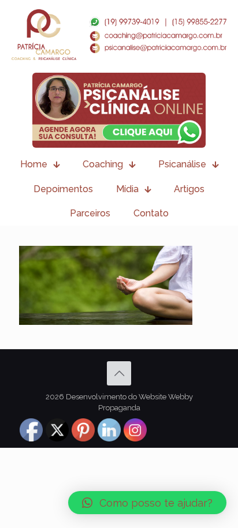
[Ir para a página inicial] (119, 34)
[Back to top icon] (119, 373)
